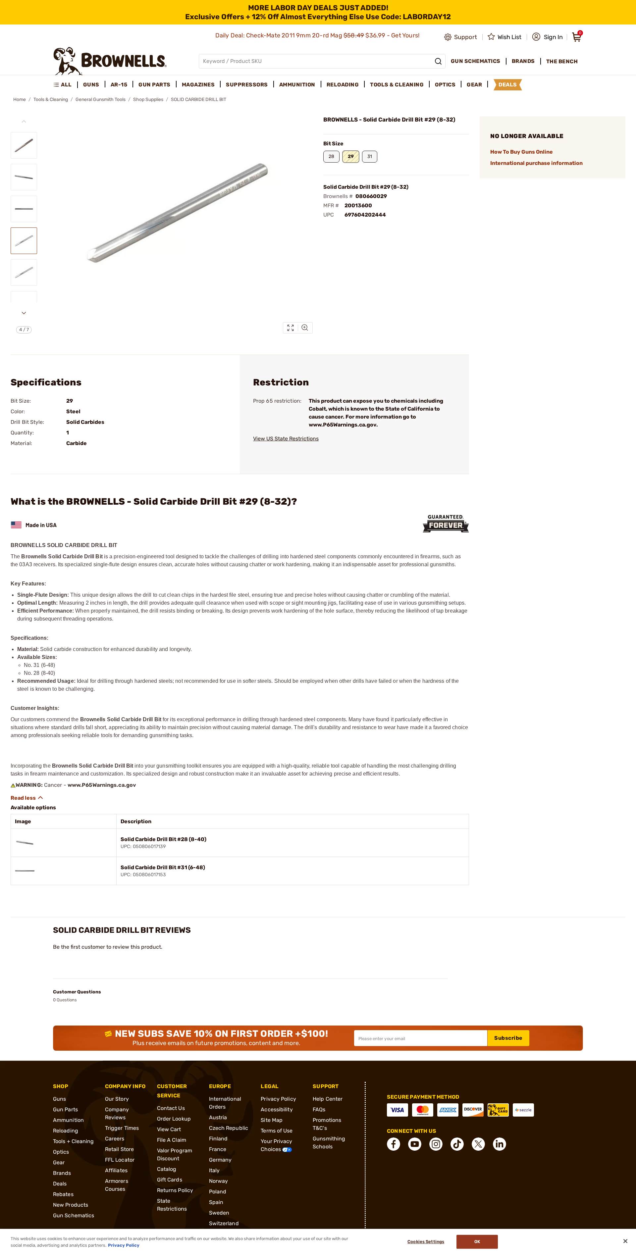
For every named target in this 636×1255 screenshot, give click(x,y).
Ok (477, 1241)
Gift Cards (169, 1180)
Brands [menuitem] (523, 61)
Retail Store (119, 1149)
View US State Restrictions (286, 438)
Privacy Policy (278, 1099)
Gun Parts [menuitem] (154, 84)
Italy (214, 1170)
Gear (59, 1162)
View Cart (169, 1129)
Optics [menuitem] (445, 84)
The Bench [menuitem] (562, 61)
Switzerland (224, 1223)
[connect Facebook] (393, 1144)
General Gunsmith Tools (101, 99)
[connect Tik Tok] (457, 1144)
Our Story (117, 1099)
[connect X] (478, 1144)
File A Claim (171, 1140)
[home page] (110, 61)
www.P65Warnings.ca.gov (102, 785)
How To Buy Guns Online (521, 152)
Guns (59, 1099)
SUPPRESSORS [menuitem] (247, 84)
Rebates (63, 1194)
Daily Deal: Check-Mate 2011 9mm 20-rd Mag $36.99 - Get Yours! (318, 35)
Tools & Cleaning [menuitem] (397, 84)
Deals (60, 1183)
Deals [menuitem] (508, 84)
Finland (218, 1138)
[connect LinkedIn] (499, 1144)
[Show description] (27, 797)
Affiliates (116, 1170)
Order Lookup (174, 1119)
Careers (115, 1138)
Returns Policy (175, 1190)
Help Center (328, 1099)
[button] (547, 37)
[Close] (625, 1241)
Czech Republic (228, 1128)
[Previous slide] (24, 121)
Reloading (65, 1131)
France (218, 1149)
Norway (218, 1181)
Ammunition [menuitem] (297, 84)
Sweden (219, 1213)
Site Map (272, 1120)
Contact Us (171, 1108)
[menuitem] (65, 85)
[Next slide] (24, 313)
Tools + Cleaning (73, 1141)
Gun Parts (65, 1109)
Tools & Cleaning (50, 99)
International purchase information (536, 163)
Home (19, 99)
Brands (62, 1173)
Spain (216, 1202)
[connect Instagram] (436, 1144)
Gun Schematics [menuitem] (476, 61)
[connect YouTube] (414, 1144)
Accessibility (276, 1109)
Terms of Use (276, 1131)
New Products (70, 1205)
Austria (218, 1117)
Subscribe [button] (508, 1038)
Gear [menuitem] (474, 84)
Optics (61, 1152)
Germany (220, 1160)
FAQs (319, 1109)
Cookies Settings (425, 1241)
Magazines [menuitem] (198, 84)
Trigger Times (122, 1128)
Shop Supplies (148, 99)
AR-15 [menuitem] (119, 84)
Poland (218, 1191)
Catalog (167, 1169)
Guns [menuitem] (91, 84)
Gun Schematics (73, 1215)
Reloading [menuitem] (343, 84)
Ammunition (68, 1120)
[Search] (438, 61)
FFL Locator (119, 1160)
